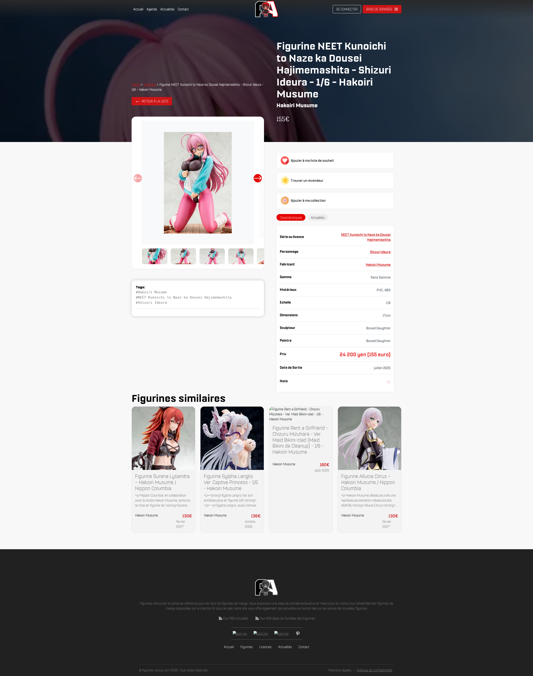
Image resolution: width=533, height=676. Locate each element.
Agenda (152, 9)
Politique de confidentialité (374, 670)
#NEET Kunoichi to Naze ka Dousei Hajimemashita (184, 297)
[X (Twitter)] (261, 633)
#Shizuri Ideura (151, 303)
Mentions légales (339, 670)
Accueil (138, 9)
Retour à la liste (155, 101)
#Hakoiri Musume (151, 292)
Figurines (149, 84)
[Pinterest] (297, 633)
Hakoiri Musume (378, 265)
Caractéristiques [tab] (291, 217)
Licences (265, 647)
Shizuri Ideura (380, 252)
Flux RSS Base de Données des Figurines (287, 618)
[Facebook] (240, 633)
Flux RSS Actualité (235, 618)
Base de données (379, 9)
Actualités (167, 9)
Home (136, 84)
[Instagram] (281, 633)
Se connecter (346, 9)
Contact (183, 9)
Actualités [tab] (318, 217)
